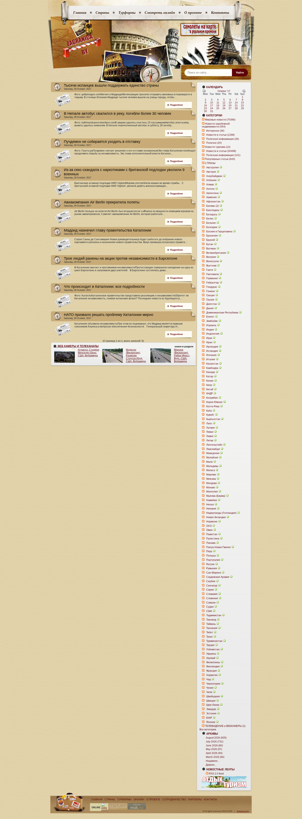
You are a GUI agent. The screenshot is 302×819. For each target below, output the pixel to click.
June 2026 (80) (214, 745)
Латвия (210, 427)
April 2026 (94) (214, 753)
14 (236, 102)
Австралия (212, 167)
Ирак (209, 338)
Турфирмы (126, 12)
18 (217, 105)
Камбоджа (212, 368)
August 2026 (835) (216, 737)
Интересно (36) (215, 130)
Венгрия (211, 257)
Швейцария (213, 696)
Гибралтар (212, 282)
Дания (210, 308)
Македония (212, 453)
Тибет (209, 632)
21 (236, 105)
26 (223, 108)
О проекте (193, 12)
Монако (210, 487)
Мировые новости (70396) (220, 119)
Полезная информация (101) (223, 155)
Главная (79, 12)
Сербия (210, 581)
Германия (212, 278)
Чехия (209, 687)
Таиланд (211, 619)
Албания (211, 180)
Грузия (210, 299)
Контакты (220, 12)
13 (230, 102)
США (209, 611)
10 (211, 102)
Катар (209, 376)
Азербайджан (214, 176)
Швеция (211, 700)
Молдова (211, 483)
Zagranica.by (243, 811)
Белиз (209, 218)
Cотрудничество (174, 799)
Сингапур (211, 585)
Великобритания (216, 252)
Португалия (213, 560)
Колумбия (212, 397)
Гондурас (211, 287)
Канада (210, 372)
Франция (211, 670)
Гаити (209, 269)
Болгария (211, 227)
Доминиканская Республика (222, 312)
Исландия (212, 351)
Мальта (210, 470)
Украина (211, 653)
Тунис (209, 636)
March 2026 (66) (215, 757)
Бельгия (211, 222)
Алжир (210, 184)
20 (230, 105)
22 (242, 105)
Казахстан (212, 363)
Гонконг (210, 291)
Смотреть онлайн (160, 12)
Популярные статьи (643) (220, 159)
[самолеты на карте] (151, 29)
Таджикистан (213, 615)
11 (218, 102)
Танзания (211, 628)
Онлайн (139, 799)
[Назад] (204, 91)
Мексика (211, 478)
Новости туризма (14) (217, 147)
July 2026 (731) (214, 741)
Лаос (209, 423)
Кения (209, 380)
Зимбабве (212, 321)
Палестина (212, 538)
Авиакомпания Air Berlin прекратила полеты (101, 202)
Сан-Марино (213, 572)
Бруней (210, 240)
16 (205, 105)
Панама (211, 542)
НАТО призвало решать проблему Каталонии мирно (108, 315)
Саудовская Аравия (217, 577)
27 (230, 108)
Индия (210, 329)
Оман (209, 530)
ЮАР (209, 717)
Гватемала (212, 274)
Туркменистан (214, 641)
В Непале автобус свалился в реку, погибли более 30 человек (117, 113)
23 (205, 108)
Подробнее (176, 105)
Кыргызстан (213, 419)
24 (211, 108)
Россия (210, 564)
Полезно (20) (214, 142)
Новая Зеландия (216, 517)
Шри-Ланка (212, 704)
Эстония (211, 713)
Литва (209, 440)
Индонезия (212, 333)
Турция (210, 645)
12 (223, 102)
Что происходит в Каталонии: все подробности (104, 286)
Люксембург (213, 449)
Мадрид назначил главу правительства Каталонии (107, 230)
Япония (210, 722)
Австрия (211, 171)
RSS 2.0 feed (216, 773)
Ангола (210, 188)
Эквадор (211, 709)
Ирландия (212, 346)
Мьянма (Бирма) (215, 495)
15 (242, 102)
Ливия (209, 436)
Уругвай (210, 658)
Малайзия (212, 457)
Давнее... (211, 764)
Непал (210, 504)
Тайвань (211, 624)
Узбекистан (213, 649)
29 (242, 108)
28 (236, 108)
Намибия (211, 500)
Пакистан (211, 534)
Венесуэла (212, 261)
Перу (209, 551)
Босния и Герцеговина (219, 231)
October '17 (224, 91)
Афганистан (213, 201)
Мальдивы (212, 466)
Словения (212, 598)
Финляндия (213, 666)
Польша (211, 555)
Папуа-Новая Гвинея (218, 547)
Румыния (211, 568)
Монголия (212, 491)
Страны (102, 12)
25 (217, 108)
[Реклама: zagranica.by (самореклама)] (224, 782)
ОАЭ (209, 525)
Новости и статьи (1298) (220, 134)
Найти (240, 72)
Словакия (212, 594)
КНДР (209, 393)
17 (211, 105)
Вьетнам (211, 265)
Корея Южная (214, 402)
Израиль (211, 325)
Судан (210, 606)
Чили (209, 692)
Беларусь (211, 214)
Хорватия (212, 675)
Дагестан (211, 304)
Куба (209, 410)
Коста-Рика (212, 406)
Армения (211, 197)
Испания (211, 355)
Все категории (207, 729)
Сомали (211, 602)
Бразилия (212, 235)
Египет (210, 316)
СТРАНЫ (210, 163)
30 (205, 111)
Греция (210, 295)
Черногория (213, 683)
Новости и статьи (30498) (221, 151)
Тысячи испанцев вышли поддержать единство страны (111, 85)
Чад (208, 679)
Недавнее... (212, 760)
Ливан (209, 431)
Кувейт (210, 414)
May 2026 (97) (214, 749)
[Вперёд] (244, 91)
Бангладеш (212, 210)
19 (223, 105)
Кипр (209, 385)
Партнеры (195, 799)
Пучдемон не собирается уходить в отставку (102, 142)
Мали (209, 461)
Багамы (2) (212, 205)
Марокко (211, 474)
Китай (209, 389)
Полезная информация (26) (222, 139)
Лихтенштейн (214, 444)
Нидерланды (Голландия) (221, 513)
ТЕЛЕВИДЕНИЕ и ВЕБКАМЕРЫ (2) (225, 726)
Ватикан (211, 248)
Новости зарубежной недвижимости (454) (216, 125)
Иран (209, 342)
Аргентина (212, 193)
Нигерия (211, 508)
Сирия (210, 589)
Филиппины (213, 662)
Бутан (209, 244)
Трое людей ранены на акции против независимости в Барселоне (120, 258)
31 (211, 111)
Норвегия (211, 521)
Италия (210, 359)
